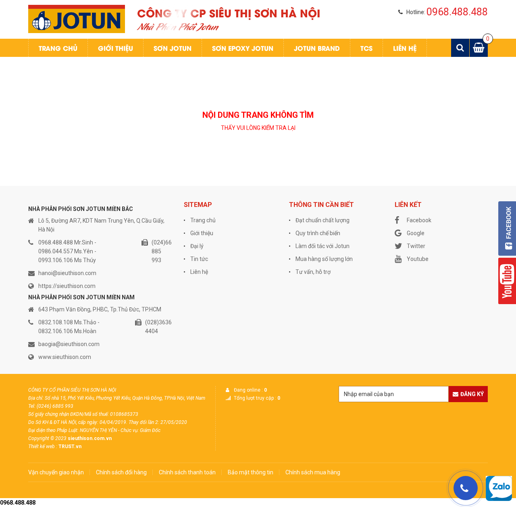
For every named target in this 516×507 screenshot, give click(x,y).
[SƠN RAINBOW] (76, 18)
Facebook (419, 220)
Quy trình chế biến (317, 233)
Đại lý (197, 246)
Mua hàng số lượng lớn (324, 259)
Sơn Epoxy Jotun (242, 47)
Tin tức (199, 259)
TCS (366, 47)
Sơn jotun (172, 47)
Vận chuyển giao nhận (56, 472)
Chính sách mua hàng (312, 472)
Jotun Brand (317, 47)
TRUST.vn (69, 446)
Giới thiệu (115, 47)
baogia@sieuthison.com (69, 344)
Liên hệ (404, 47)
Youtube (418, 259)
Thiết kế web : (42, 446)
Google (415, 233)
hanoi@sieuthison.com (67, 273)
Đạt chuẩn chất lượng (322, 220)
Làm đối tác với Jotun (322, 246)
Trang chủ (58, 47)
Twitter (416, 246)
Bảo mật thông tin (250, 472)
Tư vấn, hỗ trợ (313, 272)
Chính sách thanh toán (187, 472)
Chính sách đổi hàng (121, 472)
